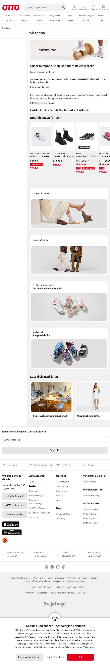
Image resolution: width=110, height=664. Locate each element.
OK (80, 657)
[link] (5, 540)
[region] (55, 641)
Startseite (6, 28)
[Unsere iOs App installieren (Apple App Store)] (10, 524)
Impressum (60, 578)
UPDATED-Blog (63, 514)
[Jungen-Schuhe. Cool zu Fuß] (69, 348)
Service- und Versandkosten (71, 587)
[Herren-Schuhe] (69, 255)
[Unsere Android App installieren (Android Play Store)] (12, 532)
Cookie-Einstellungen (20, 578)
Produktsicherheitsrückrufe (37, 581)
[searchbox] (41, 7)
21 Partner (31, 630)
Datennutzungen (26, 633)
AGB (35, 578)
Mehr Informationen (55, 657)
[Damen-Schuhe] (69, 208)
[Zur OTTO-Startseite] (10, 7)
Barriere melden (15, 514)
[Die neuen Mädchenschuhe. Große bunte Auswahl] (69, 301)
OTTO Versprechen (76, 581)
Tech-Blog (60, 518)
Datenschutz (46, 578)
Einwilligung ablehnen (29, 657)
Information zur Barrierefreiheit (82, 578)
